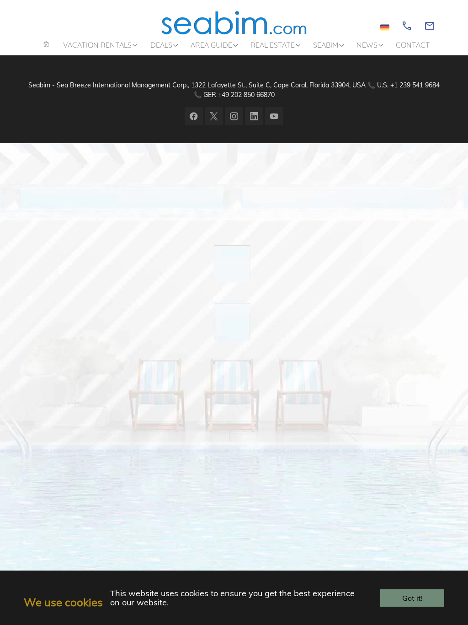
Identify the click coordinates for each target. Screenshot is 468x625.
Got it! (412, 598)
